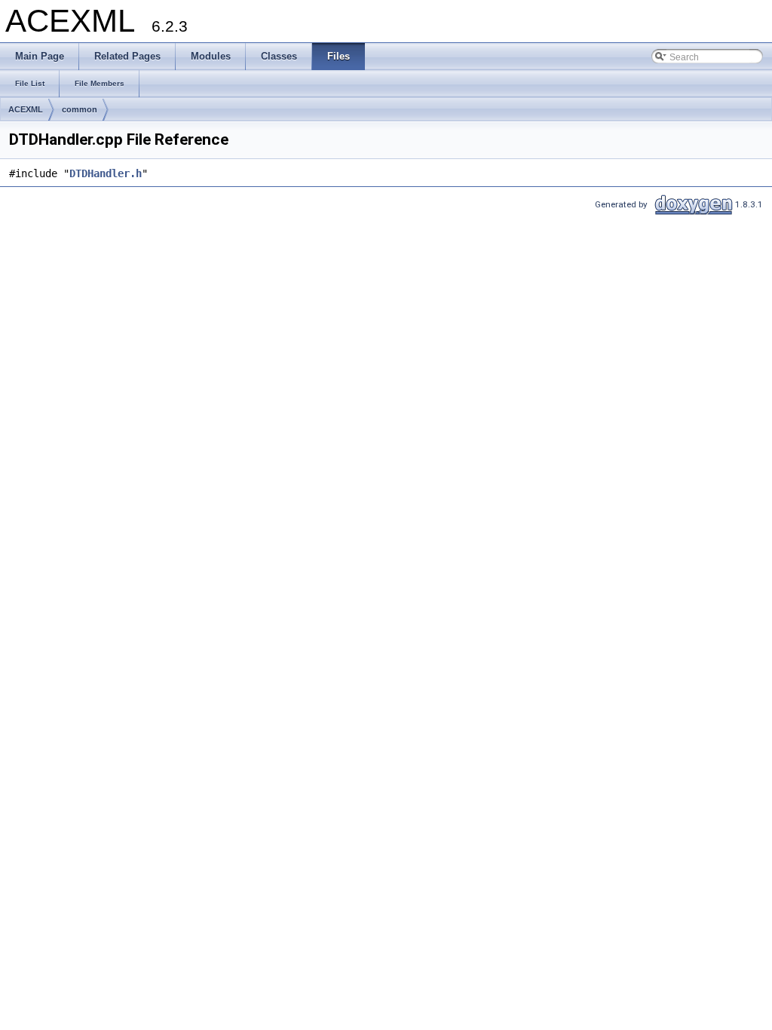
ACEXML (25, 109)
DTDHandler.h (105, 173)
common (79, 109)
